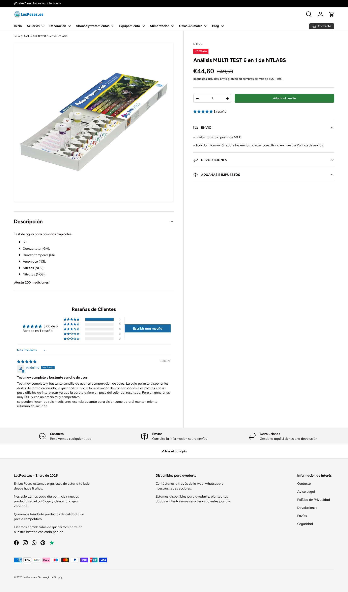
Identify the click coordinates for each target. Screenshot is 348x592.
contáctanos (53, 3)
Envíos (302, 516)
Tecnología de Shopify (50, 577)
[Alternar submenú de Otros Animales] (205, 26)
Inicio (18, 26)
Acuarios (33, 26)
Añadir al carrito (284, 98)
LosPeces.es (30, 577)
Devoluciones (307, 508)
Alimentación (159, 26)
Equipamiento (129, 26)
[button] (331, 14)
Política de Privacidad (313, 500)
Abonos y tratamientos (93, 26)
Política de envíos (310, 145)
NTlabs (198, 44)
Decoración (57, 26)
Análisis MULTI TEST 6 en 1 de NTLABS (45, 36)
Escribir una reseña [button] (147, 328)
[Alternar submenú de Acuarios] (42, 26)
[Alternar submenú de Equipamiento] (143, 26)
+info (278, 79)
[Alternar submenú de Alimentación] (172, 26)
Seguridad (305, 524)
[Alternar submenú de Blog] (222, 26)
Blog (215, 26)
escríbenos (34, 3)
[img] (26, 361)
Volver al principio (174, 451)
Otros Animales (190, 26)
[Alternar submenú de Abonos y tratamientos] (112, 26)
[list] (94, 122)
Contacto (304, 483)
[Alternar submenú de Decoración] (69, 26)
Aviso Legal (306, 492)
